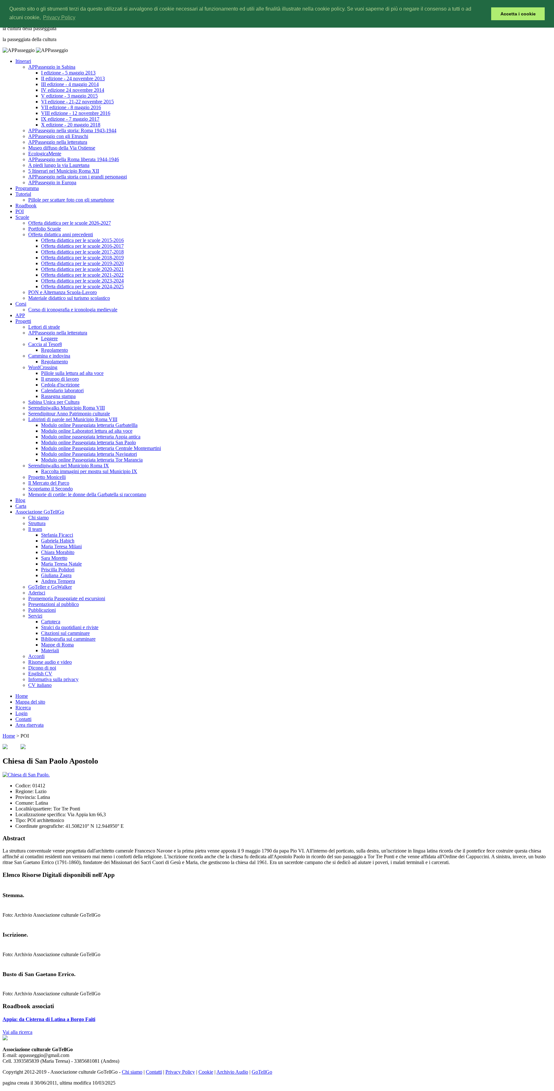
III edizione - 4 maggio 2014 (70, 84)
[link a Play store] (23, 747)
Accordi (36, 656)
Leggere (49, 338)
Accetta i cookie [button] (518, 13)
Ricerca (23, 707)
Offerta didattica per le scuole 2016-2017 (82, 246)
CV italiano (40, 685)
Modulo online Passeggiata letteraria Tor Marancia (92, 460)
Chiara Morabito (57, 552)
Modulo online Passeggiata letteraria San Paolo (88, 442)
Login (21, 713)
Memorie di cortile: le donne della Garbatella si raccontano (87, 494)
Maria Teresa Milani (61, 546)
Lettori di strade (44, 327)
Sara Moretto (54, 558)
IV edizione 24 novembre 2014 (72, 90)
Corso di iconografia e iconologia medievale (72, 309)
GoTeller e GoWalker (50, 587)
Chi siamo (38, 517)
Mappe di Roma (57, 644)
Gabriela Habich (57, 540)
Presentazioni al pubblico (53, 604)
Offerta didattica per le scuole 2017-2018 (82, 252)
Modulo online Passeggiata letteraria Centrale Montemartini (101, 448)
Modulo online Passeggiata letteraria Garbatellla (89, 425)
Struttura (37, 523)
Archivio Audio (232, 1072)
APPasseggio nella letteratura (57, 142)
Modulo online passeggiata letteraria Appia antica (90, 436)
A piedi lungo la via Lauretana (58, 165)
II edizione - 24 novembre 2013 (73, 78)
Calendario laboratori (62, 390)
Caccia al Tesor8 (45, 344)
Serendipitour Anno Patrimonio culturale (69, 413)
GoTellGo (262, 1072)
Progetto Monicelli (47, 477)
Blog (20, 500)
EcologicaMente (44, 153)
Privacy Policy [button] (59, 17)
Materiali (50, 650)
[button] (484, 13)
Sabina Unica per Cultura (54, 402)
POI (19, 211)
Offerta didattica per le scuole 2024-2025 (82, 286)
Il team (35, 529)
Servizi (35, 616)
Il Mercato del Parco (48, 483)
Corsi (20, 304)
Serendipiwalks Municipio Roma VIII (66, 408)
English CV (40, 673)
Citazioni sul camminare (65, 633)
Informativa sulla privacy (53, 679)
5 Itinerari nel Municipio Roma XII (63, 171)
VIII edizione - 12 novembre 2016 (75, 113)
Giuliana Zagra (56, 575)
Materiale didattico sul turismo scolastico (69, 298)
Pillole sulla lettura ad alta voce (72, 373)
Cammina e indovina (49, 356)
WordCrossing (42, 367)
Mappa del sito (30, 702)
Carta (20, 506)
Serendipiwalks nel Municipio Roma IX (68, 465)
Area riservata (29, 725)
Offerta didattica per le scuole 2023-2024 (82, 280)
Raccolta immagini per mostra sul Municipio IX (89, 471)
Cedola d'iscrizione (60, 384)
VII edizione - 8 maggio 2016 (71, 107)
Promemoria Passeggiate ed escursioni (66, 598)
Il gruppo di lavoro (60, 379)
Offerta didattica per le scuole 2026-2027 (69, 223)
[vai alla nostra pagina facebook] (5, 1038)
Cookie (205, 1072)
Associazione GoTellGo (39, 512)
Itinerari (23, 61)
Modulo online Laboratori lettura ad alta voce (86, 431)
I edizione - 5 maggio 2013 (68, 72)
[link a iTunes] (5, 747)
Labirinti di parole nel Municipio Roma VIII (72, 419)
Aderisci (36, 592)
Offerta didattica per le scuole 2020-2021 (82, 269)
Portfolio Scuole (44, 228)
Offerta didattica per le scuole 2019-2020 (82, 263)
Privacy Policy (180, 1072)
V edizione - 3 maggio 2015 (69, 96)
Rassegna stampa (58, 396)
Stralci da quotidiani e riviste (69, 627)
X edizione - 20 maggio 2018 (70, 124)
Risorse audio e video (50, 662)
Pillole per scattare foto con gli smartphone (71, 200)
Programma (27, 188)
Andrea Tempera (58, 581)
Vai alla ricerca (17, 1032)
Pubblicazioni (42, 610)
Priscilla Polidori (57, 569)
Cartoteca (50, 621)
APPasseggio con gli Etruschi (58, 136)
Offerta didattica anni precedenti (60, 234)
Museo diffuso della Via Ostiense (61, 148)
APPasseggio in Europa (52, 182)
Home (21, 696)
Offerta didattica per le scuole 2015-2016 (82, 240)
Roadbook (26, 205)
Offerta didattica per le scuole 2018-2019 (82, 257)
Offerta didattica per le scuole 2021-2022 (82, 275)
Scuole (22, 217)
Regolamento (54, 350)
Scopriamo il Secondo (50, 488)
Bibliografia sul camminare (68, 639)
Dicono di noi (42, 668)
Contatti (23, 719)
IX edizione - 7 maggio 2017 (70, 119)
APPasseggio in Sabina (51, 67)
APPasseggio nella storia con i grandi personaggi (77, 176)
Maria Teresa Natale (61, 564)
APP (20, 315)
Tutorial (23, 194)
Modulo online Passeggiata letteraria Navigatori (89, 454)
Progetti (23, 321)
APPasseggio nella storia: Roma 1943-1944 (72, 130)
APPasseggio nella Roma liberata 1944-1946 (73, 159)
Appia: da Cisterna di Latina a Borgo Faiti (49, 1019)
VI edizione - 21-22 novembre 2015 (77, 101)
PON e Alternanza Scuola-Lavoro (62, 292)
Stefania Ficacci (57, 535)
